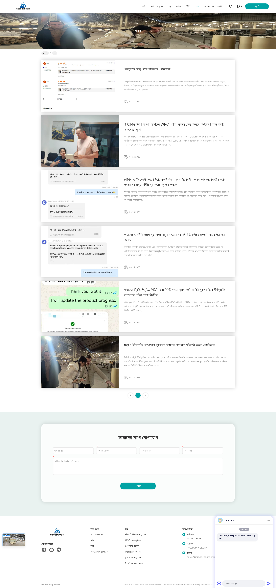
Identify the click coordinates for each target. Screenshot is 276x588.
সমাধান (178, 6)
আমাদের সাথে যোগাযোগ (213, 6)
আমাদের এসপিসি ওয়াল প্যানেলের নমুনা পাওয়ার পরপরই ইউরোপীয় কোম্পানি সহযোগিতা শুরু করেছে (174, 237)
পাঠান (138, 486)
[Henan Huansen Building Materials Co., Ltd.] (23, 6)
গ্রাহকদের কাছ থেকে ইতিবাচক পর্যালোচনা (147, 69)
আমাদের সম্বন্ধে (157, 6)
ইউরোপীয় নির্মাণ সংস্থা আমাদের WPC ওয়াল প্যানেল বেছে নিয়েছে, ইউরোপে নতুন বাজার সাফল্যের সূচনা (174, 126)
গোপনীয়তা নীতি (46, 584)
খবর (197, 6)
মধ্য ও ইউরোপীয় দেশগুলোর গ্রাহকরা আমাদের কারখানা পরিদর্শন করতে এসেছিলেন (169, 345)
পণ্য (169, 6)
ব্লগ (92, 546)
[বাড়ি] (57, 535)
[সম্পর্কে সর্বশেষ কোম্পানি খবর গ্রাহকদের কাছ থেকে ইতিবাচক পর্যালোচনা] (80, 111)
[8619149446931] (51, 550)
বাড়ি (143, 6)
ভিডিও (188, 6)
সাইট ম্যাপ (56, 584)
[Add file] (219, 583)
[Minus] (269, 520)
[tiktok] (44, 550)
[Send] (269, 583)
